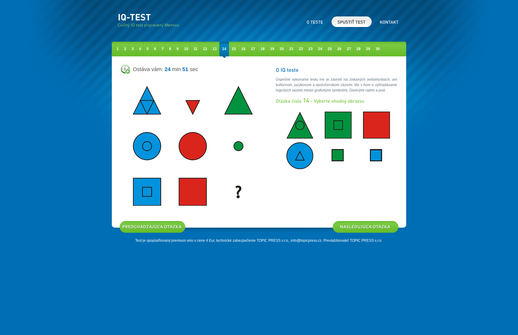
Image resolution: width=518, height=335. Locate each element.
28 (358, 49)
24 (320, 49)
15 (234, 49)
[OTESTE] (315, 21)
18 (262, 49)
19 (272, 49)
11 (196, 49)
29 (368, 49)
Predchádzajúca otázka (139, 223)
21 (291, 49)
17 (253, 49)
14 (224, 49)
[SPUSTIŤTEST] (352, 21)
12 (205, 49)
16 (243, 49)
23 (310, 49)
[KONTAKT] (389, 21)
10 (186, 49)
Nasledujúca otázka (349, 223)
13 (215, 49)
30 (378, 49)
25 (330, 49)
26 (339, 49)
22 (301, 49)
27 (349, 49)
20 (282, 49)
